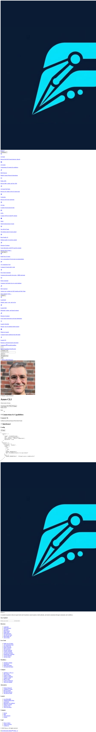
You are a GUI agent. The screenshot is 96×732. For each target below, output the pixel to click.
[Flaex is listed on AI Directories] (6, 730)
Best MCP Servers (8, 692)
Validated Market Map (9, 700)
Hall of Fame (4, 349)
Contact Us (6, 725)
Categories (6, 626)
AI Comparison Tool (8, 644)
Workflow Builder (8, 662)
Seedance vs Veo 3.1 (8, 672)
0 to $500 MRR (7, 699)
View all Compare (8, 682)
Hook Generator (7, 647)
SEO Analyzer (7, 648)
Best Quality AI (7, 636)
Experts (14, 349)
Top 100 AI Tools (8, 635)
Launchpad (6, 701)
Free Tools (3, 252)
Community (3, 345)
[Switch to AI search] (2, 354)
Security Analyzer (8, 650)
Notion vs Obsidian (8, 676)
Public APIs (6, 632)
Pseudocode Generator (9, 654)
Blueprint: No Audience (9, 703)
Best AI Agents (7, 690)
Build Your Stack (8, 665)
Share (15, 406)
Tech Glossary (7, 715)
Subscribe (17, 620)
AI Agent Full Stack (8, 666)
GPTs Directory (7, 628)
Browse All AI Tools (6, 250)
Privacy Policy (7, 723)
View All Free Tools (6, 293)
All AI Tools (7, 637)
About (10, 349)
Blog (15, 345)
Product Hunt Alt (8, 688)
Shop (8, 349)
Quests (8, 345)
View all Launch (7, 707)
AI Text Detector (8, 655)
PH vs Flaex (6, 674)
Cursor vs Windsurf (8, 680)
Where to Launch (8, 704)
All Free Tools (7, 657)
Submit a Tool (7, 705)
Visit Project (4, 406)
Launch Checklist (8, 651)
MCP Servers (7, 631)
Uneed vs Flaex (7, 675)
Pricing (12, 345)
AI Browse (3, 152)
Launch (2, 295)
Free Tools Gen (7, 646)
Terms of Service (8, 724)
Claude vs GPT (7, 678)
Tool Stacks (6, 664)
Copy (3, 430)
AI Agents (6, 629)
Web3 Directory (7, 633)
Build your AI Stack (8, 643)
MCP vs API (7, 679)
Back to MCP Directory (7, 359)
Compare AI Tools (8, 689)
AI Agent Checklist (8, 653)
